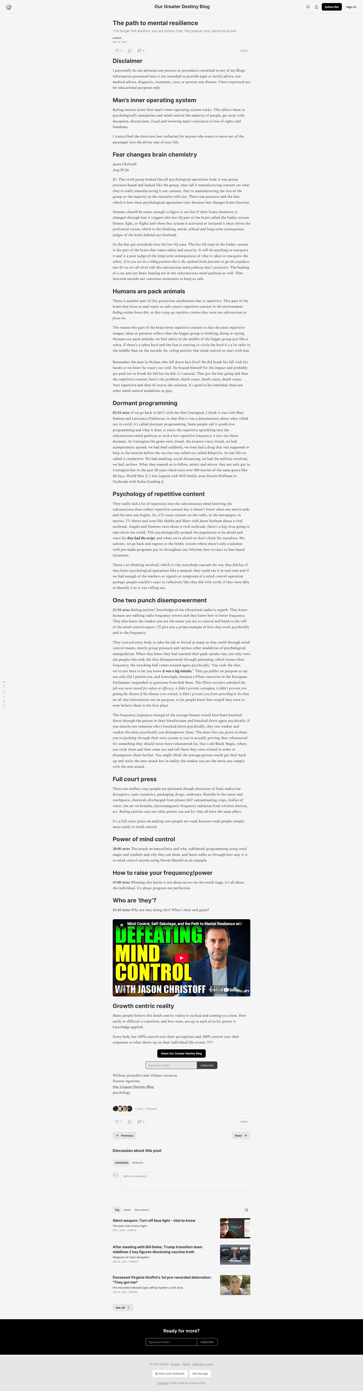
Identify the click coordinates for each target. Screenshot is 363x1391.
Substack (162, 1383)
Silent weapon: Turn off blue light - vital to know (154, 1220)
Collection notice (202, 1364)
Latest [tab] (127, 1210)
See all (120, 1307)
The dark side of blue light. (130, 1226)
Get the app (200, 1373)
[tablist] (129, 1162)
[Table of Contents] (4, 695)
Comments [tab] (121, 1162)
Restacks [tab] (137, 1162)
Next (238, 1135)
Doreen (117, 38)
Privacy (175, 1364)
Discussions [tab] (142, 1210)
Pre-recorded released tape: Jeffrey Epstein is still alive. (148, 1287)
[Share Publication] (316, 7)
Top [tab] (117, 1210)
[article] (181, 1228)
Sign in (351, 7)
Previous (127, 1135)
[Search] (308, 7)
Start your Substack (172, 1373)
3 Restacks (151, 1108)
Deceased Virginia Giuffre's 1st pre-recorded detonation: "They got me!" (162, 1279)
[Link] (107, 61)
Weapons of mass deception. (131, 1257)
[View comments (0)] (129, 50)
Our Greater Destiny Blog (133, 1087)
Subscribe (332, 7)
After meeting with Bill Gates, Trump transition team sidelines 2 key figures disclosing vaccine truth (157, 1249)
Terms (186, 1364)
